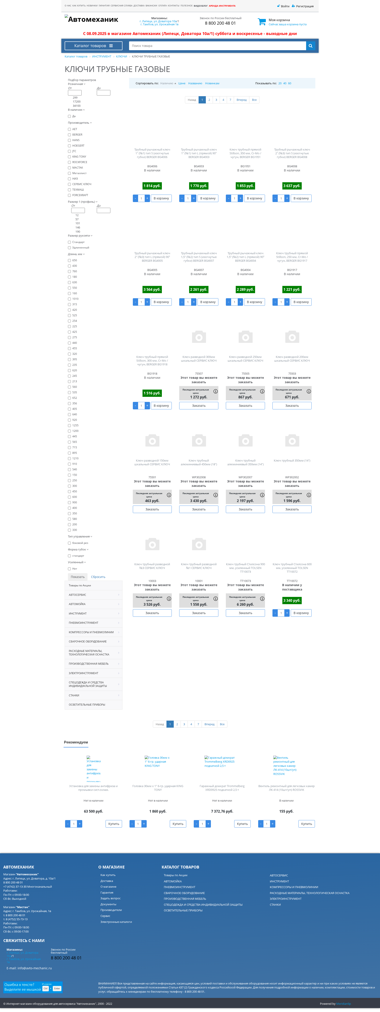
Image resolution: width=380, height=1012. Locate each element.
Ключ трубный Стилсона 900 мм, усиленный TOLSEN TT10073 (245, 568)
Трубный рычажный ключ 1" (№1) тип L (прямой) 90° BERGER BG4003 (199, 153)
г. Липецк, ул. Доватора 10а (158, 21)
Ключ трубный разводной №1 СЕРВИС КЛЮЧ (199, 566)
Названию (195, 83)
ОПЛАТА (162, 5)
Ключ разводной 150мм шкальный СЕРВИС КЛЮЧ (152, 462)
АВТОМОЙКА (173, 881)
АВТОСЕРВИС (279, 875)
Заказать (199, 405)
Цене (181, 83)
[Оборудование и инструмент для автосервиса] (93, 19)
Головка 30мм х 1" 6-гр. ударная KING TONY (157, 788)
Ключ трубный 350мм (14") (292, 460)
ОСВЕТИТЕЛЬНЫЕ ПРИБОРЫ (183, 910)
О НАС (68, 5)
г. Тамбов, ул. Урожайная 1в (159, 24)
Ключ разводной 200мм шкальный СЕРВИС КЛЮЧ (292, 358)
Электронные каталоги (116, 922)
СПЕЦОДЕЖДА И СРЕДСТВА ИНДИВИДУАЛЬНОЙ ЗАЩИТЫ (203, 905)
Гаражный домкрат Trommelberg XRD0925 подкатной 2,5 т (222, 788)
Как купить (108, 875)
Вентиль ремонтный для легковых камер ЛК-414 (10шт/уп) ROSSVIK (286, 788)
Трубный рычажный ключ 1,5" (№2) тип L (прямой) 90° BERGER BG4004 (245, 257)
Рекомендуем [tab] (76, 742)
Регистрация (305, 6)
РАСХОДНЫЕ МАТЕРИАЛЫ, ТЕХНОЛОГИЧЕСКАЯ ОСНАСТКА (309, 893)
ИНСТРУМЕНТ (279, 881)
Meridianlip (343, 1004)
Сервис (105, 916)
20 (279, 83)
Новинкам (212, 83)
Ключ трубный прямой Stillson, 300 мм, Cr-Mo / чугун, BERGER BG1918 (152, 360)
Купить (113, 824)
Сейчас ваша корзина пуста (288, 24)
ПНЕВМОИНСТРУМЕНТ (179, 887)
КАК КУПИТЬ (79, 5)
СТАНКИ (275, 905)
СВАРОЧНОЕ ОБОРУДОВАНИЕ (184, 893)
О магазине (108, 887)
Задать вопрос (110, 898)
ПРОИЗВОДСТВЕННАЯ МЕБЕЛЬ (185, 899)
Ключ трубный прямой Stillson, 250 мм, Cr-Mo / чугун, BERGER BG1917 (292, 257)
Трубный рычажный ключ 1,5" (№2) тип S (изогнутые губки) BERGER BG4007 (199, 257)
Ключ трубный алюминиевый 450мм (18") (199, 462)
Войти (285, 6)
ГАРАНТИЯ (104, 5)
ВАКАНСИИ (151, 5)
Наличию (166, 83)
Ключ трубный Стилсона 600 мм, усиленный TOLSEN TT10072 (292, 568)
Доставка (106, 881)
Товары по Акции (175, 875)
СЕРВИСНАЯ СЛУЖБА (121, 5)
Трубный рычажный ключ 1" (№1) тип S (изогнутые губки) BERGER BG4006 (152, 153)
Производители (111, 910)
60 (289, 83)
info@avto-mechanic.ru (35, 968)
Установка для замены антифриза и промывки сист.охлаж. (93, 788)
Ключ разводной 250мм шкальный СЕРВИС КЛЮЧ (245, 358)
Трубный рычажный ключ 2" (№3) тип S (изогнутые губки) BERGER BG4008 (292, 153)
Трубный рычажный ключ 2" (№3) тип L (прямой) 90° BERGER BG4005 (152, 257)
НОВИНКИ (92, 5)
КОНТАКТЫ (173, 5)
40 (284, 83)
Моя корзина (279, 20)
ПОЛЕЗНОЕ (187, 5)
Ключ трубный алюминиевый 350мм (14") (245, 462)
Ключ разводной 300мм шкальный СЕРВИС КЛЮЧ (199, 358)
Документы (108, 904)
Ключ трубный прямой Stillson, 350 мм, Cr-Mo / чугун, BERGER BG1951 (245, 153)
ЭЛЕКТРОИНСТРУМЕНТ (285, 899)
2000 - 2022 (105, 1004)
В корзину (161, 198)
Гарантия (106, 892)
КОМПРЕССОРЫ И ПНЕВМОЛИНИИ (294, 887)
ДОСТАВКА (138, 5)
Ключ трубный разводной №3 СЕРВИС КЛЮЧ (152, 566)
